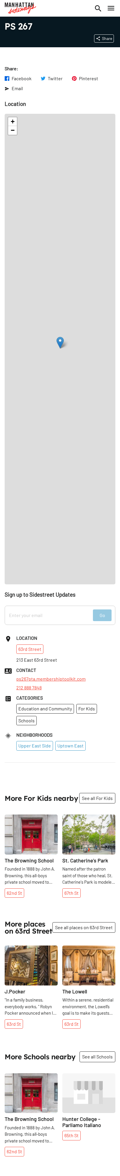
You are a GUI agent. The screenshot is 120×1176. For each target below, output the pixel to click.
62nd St (14, 893)
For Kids (86, 708)
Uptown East (70, 745)
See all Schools (97, 1056)
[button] (60, 343)
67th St (71, 893)
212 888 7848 (29, 687)
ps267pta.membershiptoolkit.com (51, 679)
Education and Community (45, 708)
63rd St (14, 1024)
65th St (71, 1135)
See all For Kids (97, 798)
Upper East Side (34, 745)
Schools (26, 720)
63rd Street (29, 649)
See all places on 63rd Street (84, 927)
